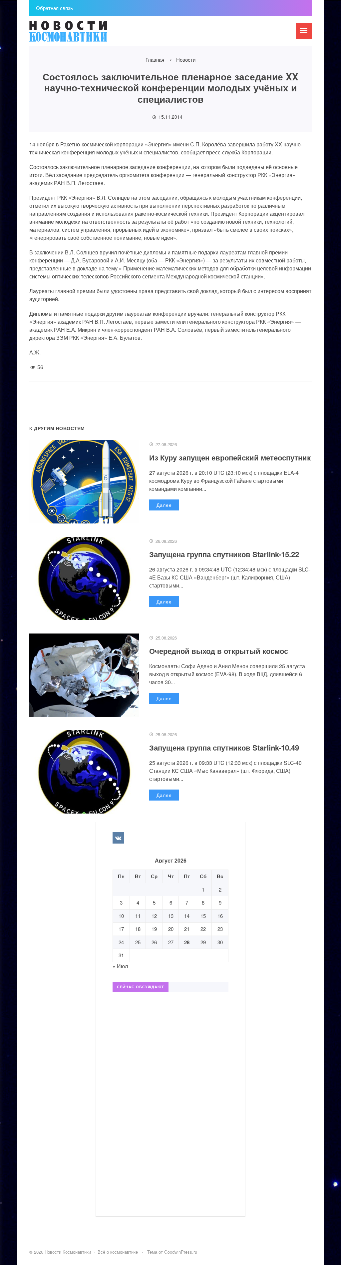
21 (186, 928)
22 (203, 928)
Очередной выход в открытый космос (218, 651)
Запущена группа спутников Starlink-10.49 (224, 747)
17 (121, 928)
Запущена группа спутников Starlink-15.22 (224, 554)
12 (154, 915)
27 (170, 942)
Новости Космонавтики (79, 34)
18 (138, 928)
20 (170, 928)
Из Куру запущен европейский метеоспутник (230, 457)
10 (121, 915)
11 (138, 915)
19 (154, 928)
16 (220, 915)
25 (138, 942)
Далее (164, 504)
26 (154, 942)
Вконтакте (118, 838)
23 (220, 928)
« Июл (120, 966)
